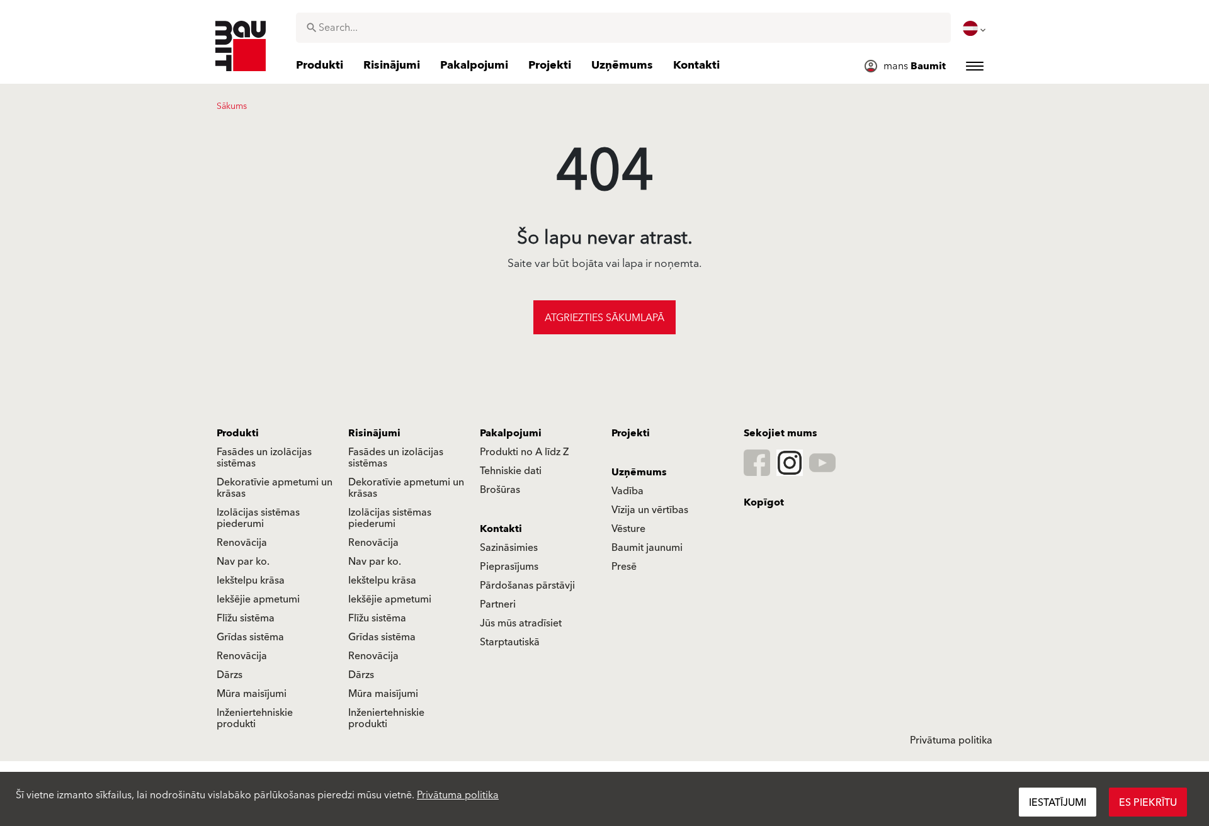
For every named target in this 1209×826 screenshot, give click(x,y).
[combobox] (623, 28)
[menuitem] (975, 28)
